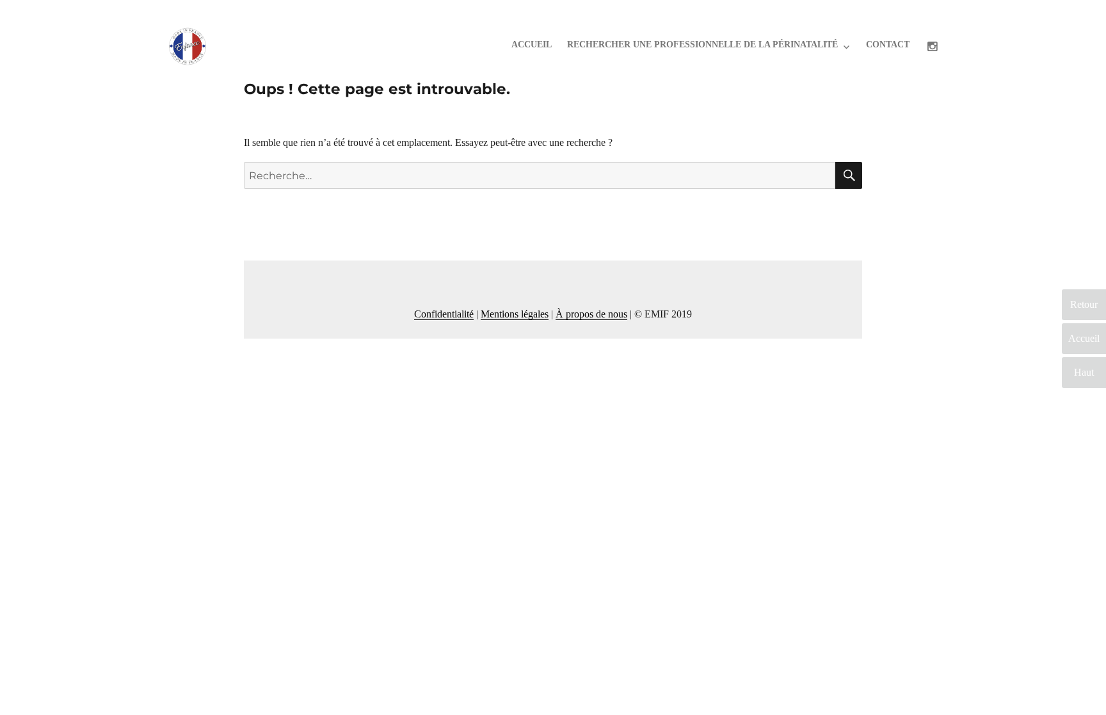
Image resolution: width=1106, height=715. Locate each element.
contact (888, 44)
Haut (1084, 372)
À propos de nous (591, 314)
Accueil (531, 44)
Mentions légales (515, 314)
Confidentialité (444, 314)
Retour (1084, 304)
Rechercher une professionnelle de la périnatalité (702, 44)
